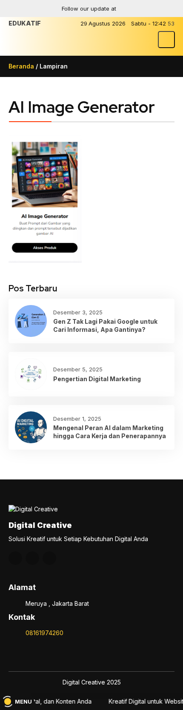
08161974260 (44, 632)
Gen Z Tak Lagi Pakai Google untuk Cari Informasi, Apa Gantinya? (105, 325)
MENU (23, 701)
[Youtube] (150, 8)
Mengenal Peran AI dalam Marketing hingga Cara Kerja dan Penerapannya (109, 431)
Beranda (21, 66)
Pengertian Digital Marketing (97, 378)
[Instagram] (134, 8)
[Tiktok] (167, 8)
